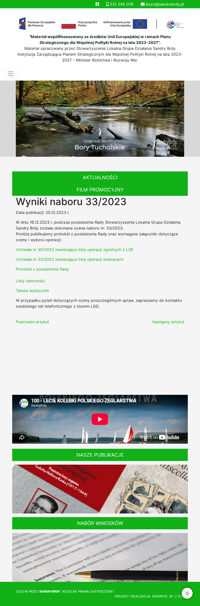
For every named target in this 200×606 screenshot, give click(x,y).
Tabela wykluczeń (32, 290)
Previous (23, 120)
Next (177, 120)
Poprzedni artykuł (32, 321)
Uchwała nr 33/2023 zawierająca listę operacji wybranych (69, 259)
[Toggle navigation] (11, 74)
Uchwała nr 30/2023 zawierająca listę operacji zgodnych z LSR (74, 249)
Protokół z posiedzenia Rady (42, 269)
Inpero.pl (160, 596)
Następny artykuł (168, 321)
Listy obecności (30, 280)
